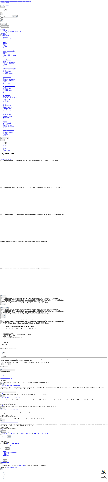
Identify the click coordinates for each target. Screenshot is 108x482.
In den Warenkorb (4, 366)
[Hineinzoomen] (7, 308)
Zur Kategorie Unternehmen (8, 130)
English (5, 10)
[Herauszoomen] (1, 308)
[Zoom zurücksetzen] (4, 308)
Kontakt (4, 451)
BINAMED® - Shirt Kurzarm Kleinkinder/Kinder (10, 385)
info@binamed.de (5, 5)
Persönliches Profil (8, 31)
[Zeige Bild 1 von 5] (1, 297)
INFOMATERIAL (13, 433)
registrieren (4, 30)
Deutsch (5, 9)
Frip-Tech (8, 467)
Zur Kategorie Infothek (7, 114)
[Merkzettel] (1, 22)
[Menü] (1, 14)
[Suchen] (13, 16)
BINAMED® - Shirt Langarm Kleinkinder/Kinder (10, 397)
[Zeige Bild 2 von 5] (2, 297)
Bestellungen (18, 31)
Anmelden (2, 29)
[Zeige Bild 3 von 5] (3, 297)
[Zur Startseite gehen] (4, 12)
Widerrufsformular (6, 455)
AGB (4, 456)
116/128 (4, 353)
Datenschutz (5, 454)
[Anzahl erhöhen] (9, 364)
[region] (54, 242)
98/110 (4, 352)
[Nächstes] (4, 296)
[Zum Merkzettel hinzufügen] (2, 384)
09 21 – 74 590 (10, 443)
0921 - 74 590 (5, 3)
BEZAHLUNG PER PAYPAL (25, 433)
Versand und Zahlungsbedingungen (10, 452)
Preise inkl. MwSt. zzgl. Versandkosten (8, 348)
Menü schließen (5, 26)
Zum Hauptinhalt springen (5, 1)
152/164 (4, 356)
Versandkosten (22, 465)
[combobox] (6, 16)
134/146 (4, 355)
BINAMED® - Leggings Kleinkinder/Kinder (9, 409)
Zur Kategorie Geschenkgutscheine (10, 97)
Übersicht (2, 31)
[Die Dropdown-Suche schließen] (16, 16)
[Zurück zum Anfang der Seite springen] (1, 469)
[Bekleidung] (3, 34)
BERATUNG (5, 433)
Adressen (14, 31)
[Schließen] (1, 306)
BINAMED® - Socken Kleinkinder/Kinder (9, 422)
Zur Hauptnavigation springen (25, 1)
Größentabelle (3, 368)
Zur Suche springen (15, 1)
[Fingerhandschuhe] (4, 35)
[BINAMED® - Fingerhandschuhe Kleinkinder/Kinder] (29, 160)
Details (1, 393)
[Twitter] (7, 462)
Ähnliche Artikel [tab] (6, 375)
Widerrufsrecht (6, 453)
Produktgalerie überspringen (6, 378)
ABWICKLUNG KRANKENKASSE (41, 433)
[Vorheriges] (1, 296)
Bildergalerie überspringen (5, 159)
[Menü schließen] (3, 131)
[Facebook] (3, 462)
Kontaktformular (10, 445)
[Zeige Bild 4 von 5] (4, 297)
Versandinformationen (4, 2)
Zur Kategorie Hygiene (7, 105)
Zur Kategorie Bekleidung (8, 38)
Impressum (5, 457)
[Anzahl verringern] (3, 364)
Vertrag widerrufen (4, 446)
